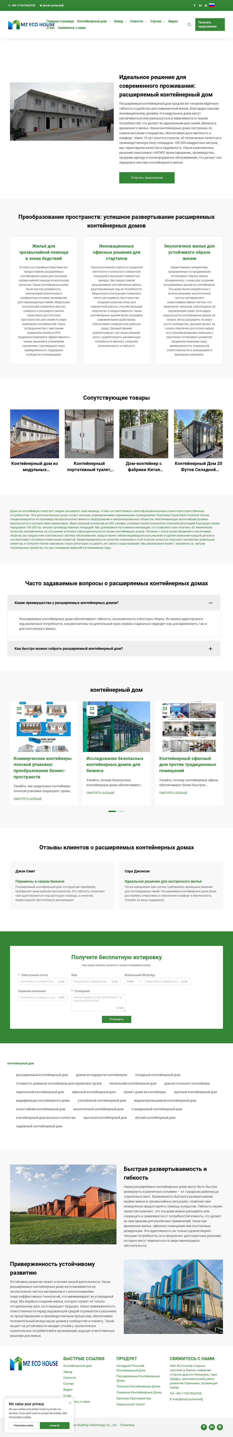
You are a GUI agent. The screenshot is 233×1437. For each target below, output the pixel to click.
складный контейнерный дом (157, 1075)
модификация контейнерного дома (43, 1100)
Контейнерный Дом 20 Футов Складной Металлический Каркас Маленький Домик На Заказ (198, 467)
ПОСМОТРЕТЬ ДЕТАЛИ (34, 433)
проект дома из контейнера (145, 1092)
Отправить (116, 1019)
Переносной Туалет (130, 1404)
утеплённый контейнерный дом (102, 1100)
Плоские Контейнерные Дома (138, 1386)
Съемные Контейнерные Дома (138, 1392)
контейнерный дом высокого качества (46, 1117)
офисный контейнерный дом (94, 1092)
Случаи (155, 21)
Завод (118, 21)
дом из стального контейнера (187, 1083)
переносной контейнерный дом (40, 1092)
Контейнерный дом (92, 21)
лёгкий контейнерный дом (155, 1117)
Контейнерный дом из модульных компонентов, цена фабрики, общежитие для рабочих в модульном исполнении (34, 467)
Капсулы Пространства (133, 1398)
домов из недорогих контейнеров (101, 1075)
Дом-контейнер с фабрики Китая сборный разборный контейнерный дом (143, 467)
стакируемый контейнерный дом (156, 1109)
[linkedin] (200, 5)
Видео (173, 21)
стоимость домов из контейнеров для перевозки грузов (59, 1083)
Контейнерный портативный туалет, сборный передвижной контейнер (89, 467)
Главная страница (60, 21)
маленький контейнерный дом (133, 1083)
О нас (50, 28)
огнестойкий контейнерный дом (40, 1109)
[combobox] (134, 981)
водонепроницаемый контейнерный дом (165, 1100)
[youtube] (205, 5)
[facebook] (194, 5)
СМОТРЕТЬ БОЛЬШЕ (28, 799)
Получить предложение (207, 24)
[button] (112, 811)
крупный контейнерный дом (195, 1092)
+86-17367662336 (23, 5)
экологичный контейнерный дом (98, 1109)
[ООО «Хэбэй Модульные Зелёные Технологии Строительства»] (24, 24)
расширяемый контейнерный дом (42, 1075)
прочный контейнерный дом (105, 1117)
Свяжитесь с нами (72, 28)
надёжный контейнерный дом (39, 1126)
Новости (136, 21)
